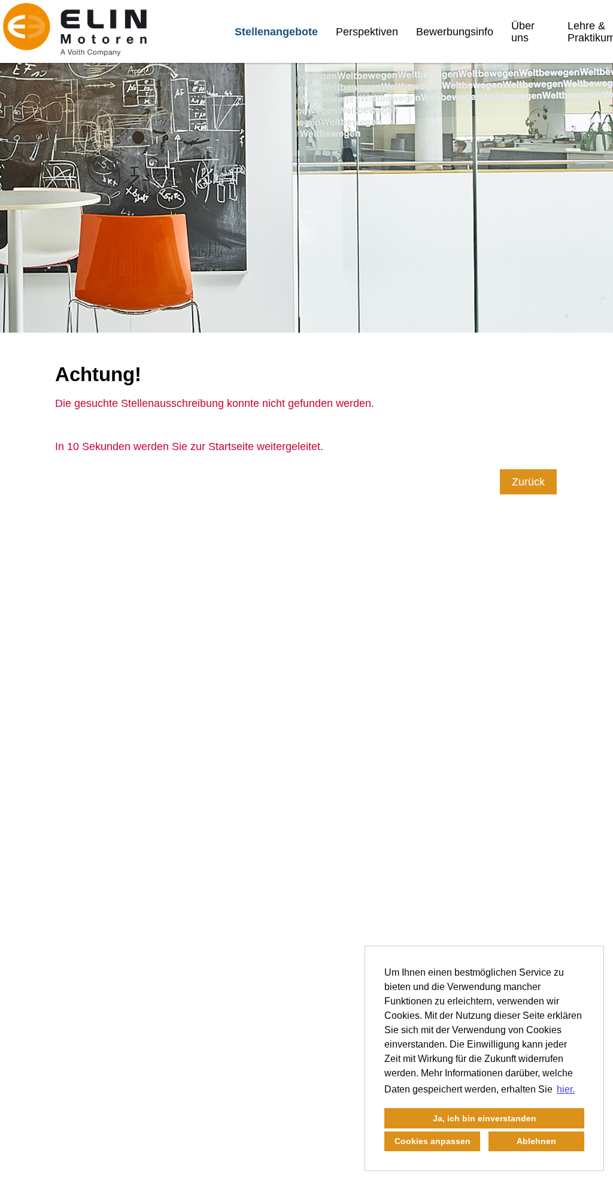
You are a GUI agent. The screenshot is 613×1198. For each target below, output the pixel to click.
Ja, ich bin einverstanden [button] (484, 1118)
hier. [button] (566, 1089)
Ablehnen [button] (536, 1141)
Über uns (523, 32)
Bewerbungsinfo (454, 32)
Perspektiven (367, 32)
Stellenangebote (276, 32)
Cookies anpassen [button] (432, 1141)
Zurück (528, 482)
